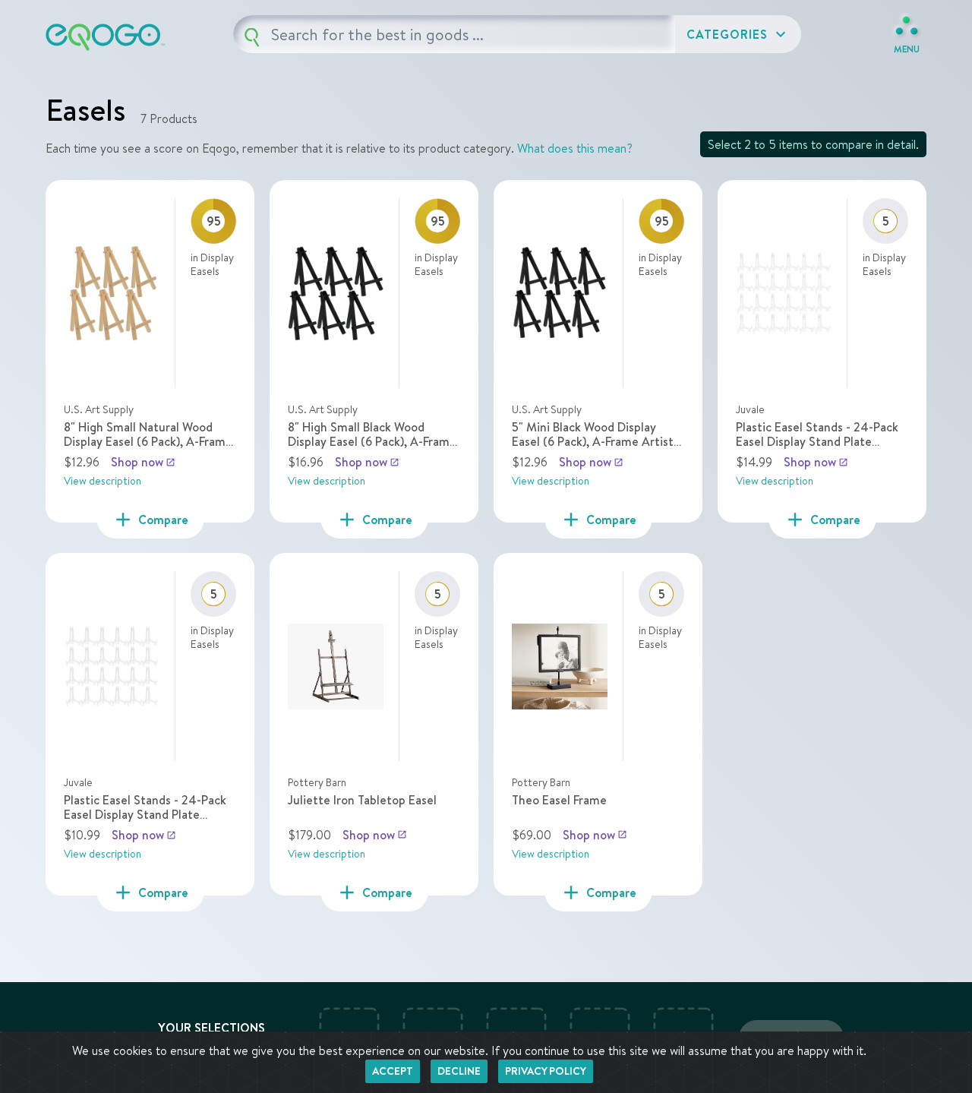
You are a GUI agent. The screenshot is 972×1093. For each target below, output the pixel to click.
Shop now (143, 461)
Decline (459, 1071)
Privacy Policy (545, 1071)
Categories (738, 34)
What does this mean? (575, 148)
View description (102, 480)
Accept (392, 1071)
